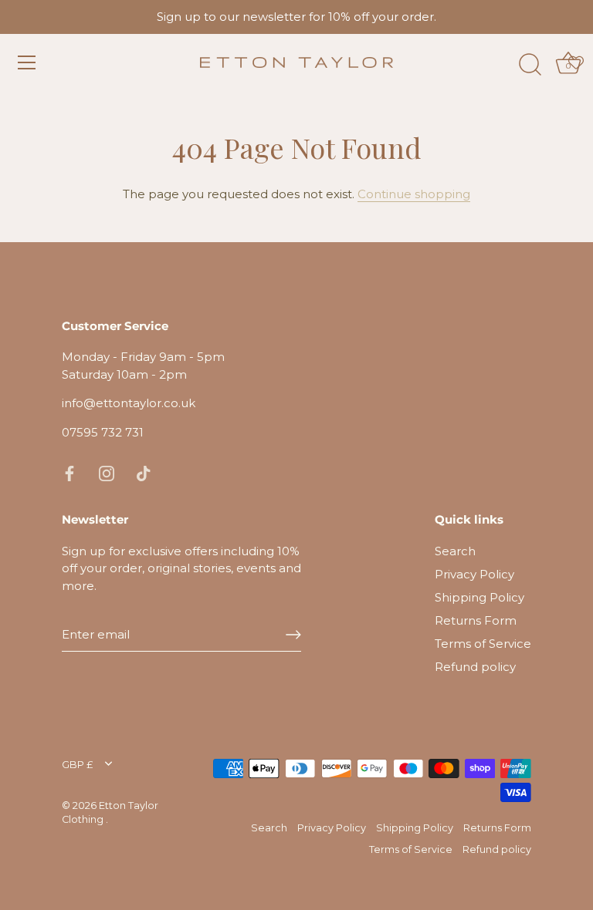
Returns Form (476, 620)
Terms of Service (483, 643)
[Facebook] (69, 472)
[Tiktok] (143, 472)
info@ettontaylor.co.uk (128, 403)
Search (455, 551)
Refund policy (475, 666)
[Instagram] (106, 472)
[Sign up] (293, 634)
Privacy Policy (474, 574)
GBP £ (77, 764)
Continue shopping (413, 194)
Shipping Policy (479, 597)
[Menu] (27, 62)
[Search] (530, 65)
